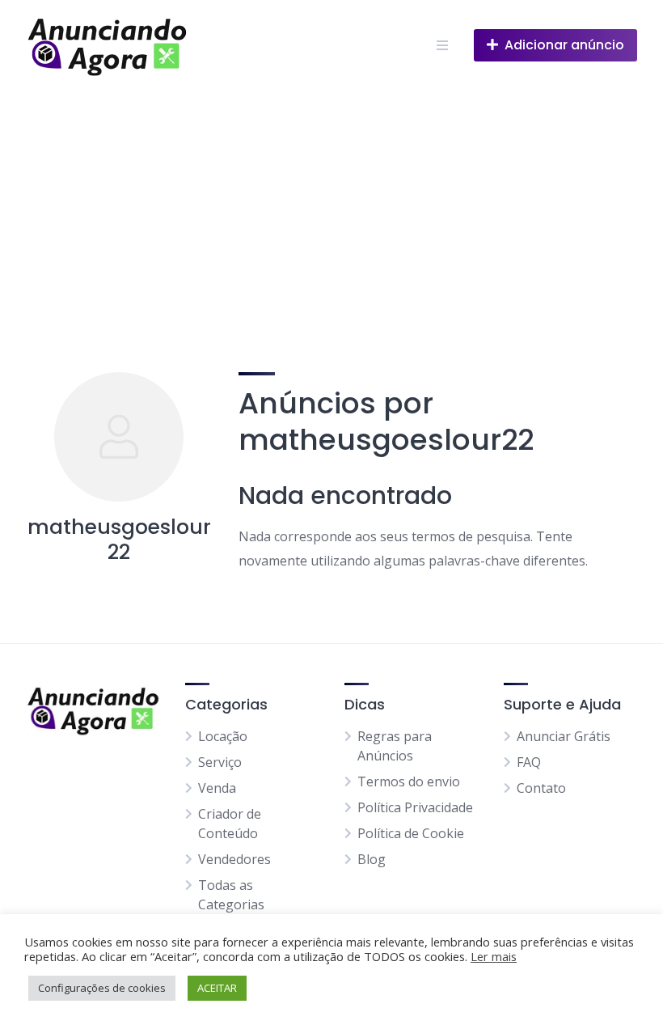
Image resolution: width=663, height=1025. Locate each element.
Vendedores (234, 859)
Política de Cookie (410, 833)
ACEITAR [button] (217, 988)
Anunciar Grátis (563, 736)
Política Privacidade (415, 807)
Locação (222, 736)
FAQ (529, 762)
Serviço (220, 762)
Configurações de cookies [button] (102, 988)
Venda (217, 788)
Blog (371, 859)
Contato (541, 788)
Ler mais (494, 956)
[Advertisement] (331, 212)
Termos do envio (408, 781)
